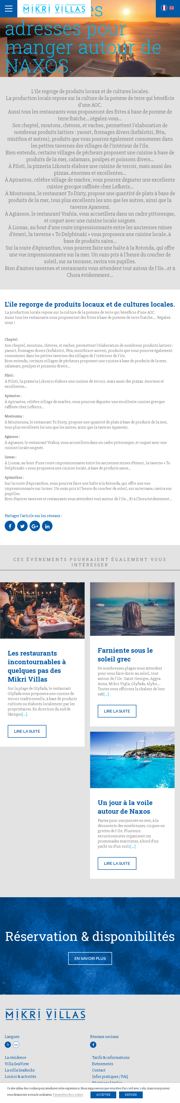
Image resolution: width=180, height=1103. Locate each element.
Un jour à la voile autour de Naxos (125, 807)
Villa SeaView (17, 1063)
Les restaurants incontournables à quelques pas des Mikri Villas (37, 666)
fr (8, 1045)
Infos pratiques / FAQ (110, 1076)
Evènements (102, 1063)
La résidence (15, 1057)
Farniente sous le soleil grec (125, 654)
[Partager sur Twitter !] (22, 526)
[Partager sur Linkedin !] (47, 526)
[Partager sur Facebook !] (10, 526)
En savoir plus (90, 958)
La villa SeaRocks (20, 1070)
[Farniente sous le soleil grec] (132, 609)
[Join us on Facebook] (93, 1045)
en (16, 1045)
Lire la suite (27, 731)
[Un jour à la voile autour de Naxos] (132, 760)
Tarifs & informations (111, 1057)
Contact (98, 1070)
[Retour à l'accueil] (54, 9)
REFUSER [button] (131, 1095)
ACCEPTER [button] (103, 1095)
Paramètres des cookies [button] (68, 1095)
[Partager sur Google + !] (35, 526)
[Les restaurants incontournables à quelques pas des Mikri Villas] (42, 610)
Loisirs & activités (20, 1076)
